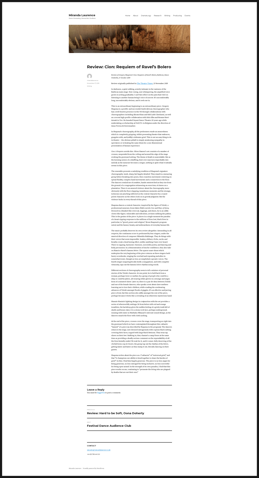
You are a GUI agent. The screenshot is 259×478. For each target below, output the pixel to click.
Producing (177, 16)
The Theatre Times (145, 83)
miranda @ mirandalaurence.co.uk (98, 450)
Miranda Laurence (82, 15)
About (135, 16)
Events (187, 16)
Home (127, 16)
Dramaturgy (146, 16)
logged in (101, 393)
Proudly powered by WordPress (93, 468)
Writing (167, 16)
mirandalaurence (92, 80)
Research (157, 16)
